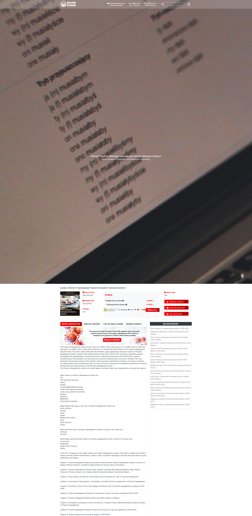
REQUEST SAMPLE (176, 302)
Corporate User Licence (116, 305)
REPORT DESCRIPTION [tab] (71, 324)
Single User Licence (114, 301)
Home (104, 159)
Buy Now (153, 310)
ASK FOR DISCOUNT (177, 308)
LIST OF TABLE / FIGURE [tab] (113, 324)
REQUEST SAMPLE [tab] (133, 324)
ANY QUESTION (175, 314)
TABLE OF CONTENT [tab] (92, 324)
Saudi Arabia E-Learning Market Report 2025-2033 (169, 328)
